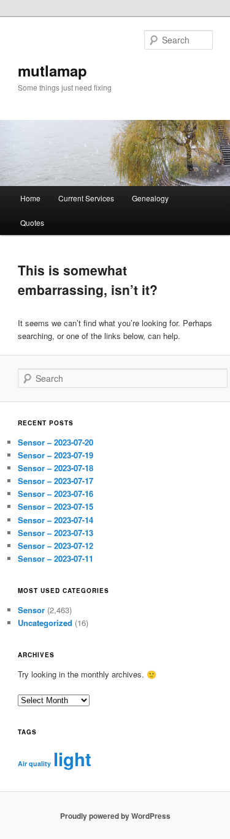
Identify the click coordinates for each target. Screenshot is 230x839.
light (72, 759)
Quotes (32, 222)
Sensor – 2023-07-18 (55, 468)
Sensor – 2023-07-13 (55, 533)
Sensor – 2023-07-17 (55, 481)
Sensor (31, 610)
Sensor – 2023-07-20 (55, 442)
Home (30, 198)
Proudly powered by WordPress (115, 815)
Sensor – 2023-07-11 (55, 558)
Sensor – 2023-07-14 (55, 520)
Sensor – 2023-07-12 (55, 545)
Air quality (34, 763)
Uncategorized (45, 622)
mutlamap (52, 70)
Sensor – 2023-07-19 (55, 455)
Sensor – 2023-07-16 (55, 493)
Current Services (86, 198)
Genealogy (150, 198)
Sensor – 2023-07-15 (55, 506)
